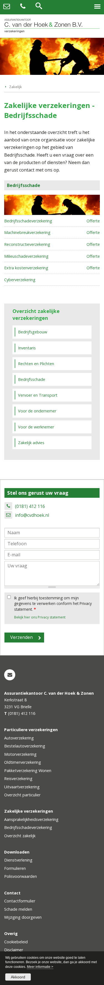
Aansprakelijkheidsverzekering (31, 819)
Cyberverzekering (19, 279)
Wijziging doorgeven (23, 917)
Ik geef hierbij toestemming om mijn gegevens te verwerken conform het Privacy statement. (53, 603)
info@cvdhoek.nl (32, 515)
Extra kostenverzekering (26, 267)
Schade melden (18, 909)
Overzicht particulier (22, 794)
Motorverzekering (20, 754)
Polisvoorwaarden (20, 876)
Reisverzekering (18, 778)
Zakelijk (15, 86)
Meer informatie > (40, 967)
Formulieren (15, 868)
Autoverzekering (19, 738)
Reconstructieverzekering (27, 244)
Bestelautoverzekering (24, 746)
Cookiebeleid (16, 941)
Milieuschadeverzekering (26, 256)
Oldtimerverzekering (22, 762)
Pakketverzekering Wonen (27, 770)
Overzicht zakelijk (19, 835)
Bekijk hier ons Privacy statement (39, 617)
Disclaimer (13, 949)
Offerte (93, 220)
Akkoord (18, 977)
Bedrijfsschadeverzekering (28, 220)
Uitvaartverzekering (22, 786)
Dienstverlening (18, 860)
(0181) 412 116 (30, 506)
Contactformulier (19, 901)
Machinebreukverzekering (27, 232)
